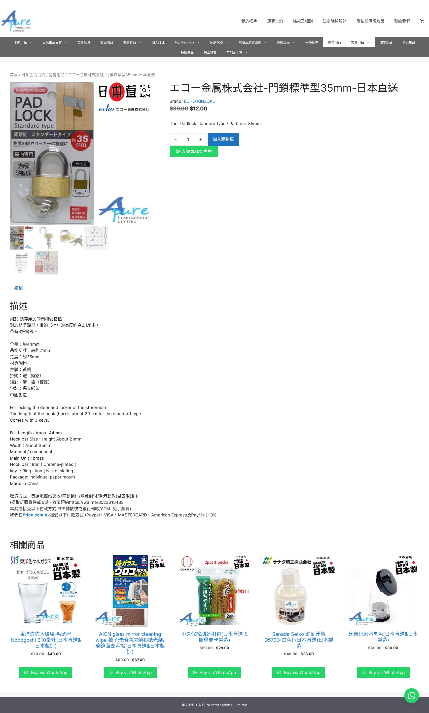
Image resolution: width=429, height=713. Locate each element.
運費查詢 (275, 21)
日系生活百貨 (52, 42)
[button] (144, 90)
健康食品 (129, 42)
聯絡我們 (402, 21)
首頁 (14, 74)
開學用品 (386, 42)
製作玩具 (83, 42)
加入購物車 (223, 139)
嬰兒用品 (106, 42)
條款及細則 (303, 21)
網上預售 (210, 52)
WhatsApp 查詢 (196, 151)
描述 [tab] (18, 288)
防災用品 (408, 42)
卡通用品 (20, 42)
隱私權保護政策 (370, 21)
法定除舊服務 (335, 21)
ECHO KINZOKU (200, 101)
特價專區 (187, 52)
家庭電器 (216, 42)
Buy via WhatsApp (48, 672)
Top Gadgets (184, 42)
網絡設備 (283, 42)
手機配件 (311, 42)
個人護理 (158, 42)
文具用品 (357, 42)
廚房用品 (57, 74)
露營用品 (334, 42)
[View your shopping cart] (422, 21)
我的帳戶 (249, 21)
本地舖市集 (234, 52)
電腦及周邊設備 (250, 42)
